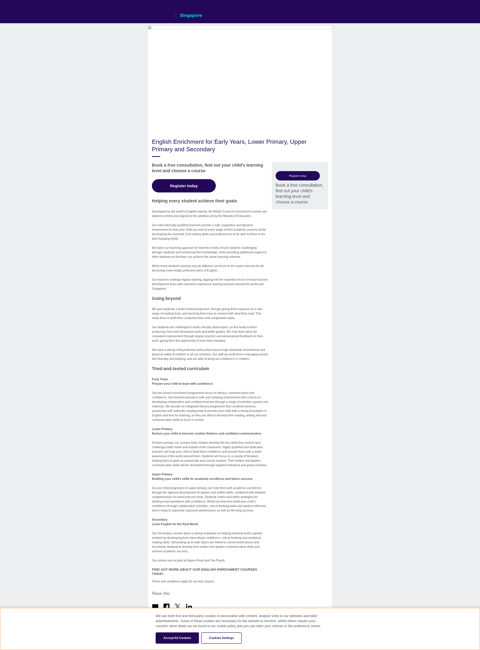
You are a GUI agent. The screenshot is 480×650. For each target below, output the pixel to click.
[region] (240, 629)
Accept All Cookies (177, 638)
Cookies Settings (221, 638)
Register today (297, 175)
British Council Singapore (161, 15)
